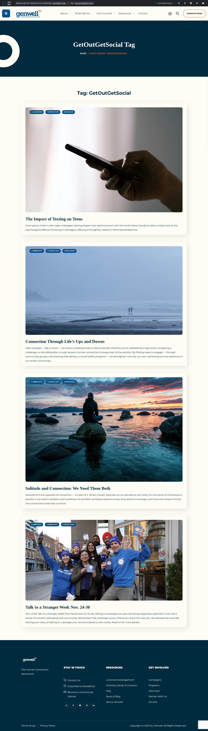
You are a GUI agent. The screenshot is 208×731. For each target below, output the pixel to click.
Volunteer (154, 691)
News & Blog (113, 696)
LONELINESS (69, 251)
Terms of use (28, 725)
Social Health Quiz (84, 3)
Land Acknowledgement (120, 680)
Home (83, 53)
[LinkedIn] (191, 3)
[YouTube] (203, 3)
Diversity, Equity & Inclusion (121, 685)
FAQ (108, 691)
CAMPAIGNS (36, 525)
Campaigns (155, 680)
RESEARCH (68, 112)
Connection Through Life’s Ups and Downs (65, 341)
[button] (169, 13)
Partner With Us (158, 696)
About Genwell (114, 702)
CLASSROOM (36, 112)
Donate (153, 702)
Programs (154, 685)
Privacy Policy (47, 725)
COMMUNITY (36, 251)
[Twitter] (179, 3)
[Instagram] (197, 3)
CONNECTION (53, 112)
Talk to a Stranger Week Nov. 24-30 (57, 607)
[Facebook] (185, 3)
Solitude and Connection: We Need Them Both (67, 488)
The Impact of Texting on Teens (54, 219)
